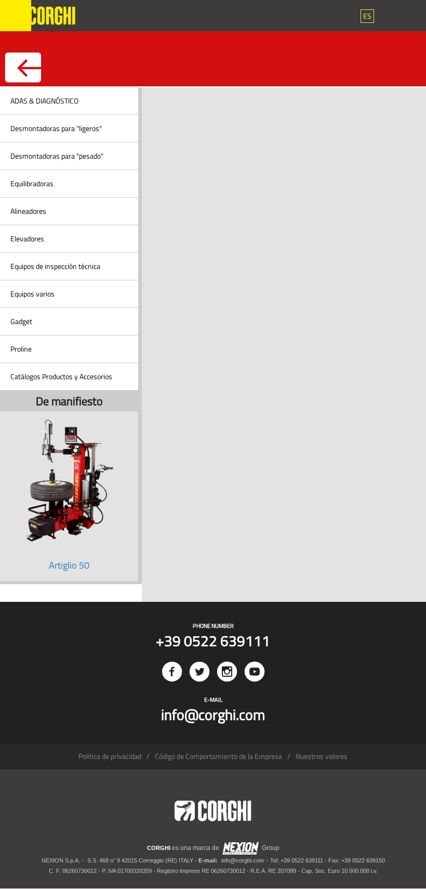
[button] (367, 16)
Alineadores (28, 210)
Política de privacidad (109, 756)
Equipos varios (32, 293)
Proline (21, 348)
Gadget (21, 321)
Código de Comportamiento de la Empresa (218, 756)
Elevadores (27, 238)
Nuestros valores (322, 756)
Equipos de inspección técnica (55, 266)
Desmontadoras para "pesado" (56, 155)
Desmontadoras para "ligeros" (56, 128)
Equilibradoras (32, 183)
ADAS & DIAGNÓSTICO (44, 100)
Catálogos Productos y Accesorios (61, 376)
